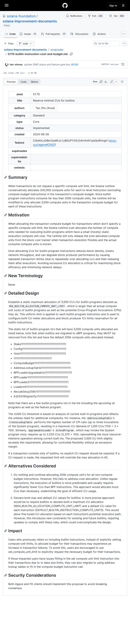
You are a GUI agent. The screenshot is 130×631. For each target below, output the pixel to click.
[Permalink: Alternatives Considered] (6, 465)
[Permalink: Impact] (6, 530)
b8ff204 (105, 64)
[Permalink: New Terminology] (6, 275)
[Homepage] (65, 5)
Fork (97, 16)
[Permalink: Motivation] (6, 214)
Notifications (76, 16)
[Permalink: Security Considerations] (6, 575)
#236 (75, 64)
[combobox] (107, 43)
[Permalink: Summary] (6, 177)
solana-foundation (21, 16)
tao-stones (16, 64)
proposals (57, 49)
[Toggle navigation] (6, 5)
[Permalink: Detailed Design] (6, 293)
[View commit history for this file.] (123, 64)
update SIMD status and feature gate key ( (48, 64)
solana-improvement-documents (30, 21)
